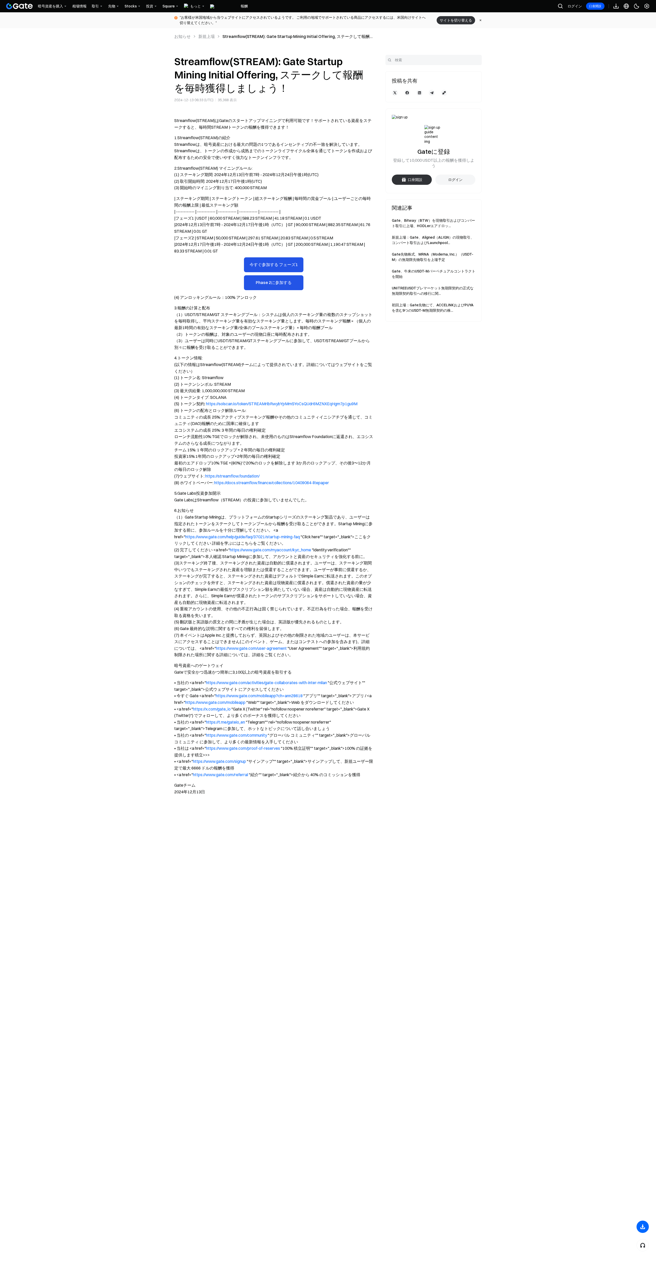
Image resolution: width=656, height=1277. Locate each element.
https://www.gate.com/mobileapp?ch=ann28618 (259, 695)
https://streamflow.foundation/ (232, 476)
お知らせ (182, 36)
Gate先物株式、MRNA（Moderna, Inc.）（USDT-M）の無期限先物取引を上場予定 (432, 257)
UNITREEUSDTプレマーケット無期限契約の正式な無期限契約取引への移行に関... (433, 291)
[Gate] (19, 6)
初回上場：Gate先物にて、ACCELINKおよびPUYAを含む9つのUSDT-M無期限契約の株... (433, 308)
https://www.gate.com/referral (220, 774)
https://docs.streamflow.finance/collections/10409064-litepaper (271, 482)
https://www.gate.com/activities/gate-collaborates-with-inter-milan (266, 682)
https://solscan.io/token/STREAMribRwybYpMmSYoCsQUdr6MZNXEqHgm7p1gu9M (281, 403)
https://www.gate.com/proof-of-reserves (243, 748)
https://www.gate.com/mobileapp (215, 702)
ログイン (575, 6)
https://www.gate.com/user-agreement (251, 648)
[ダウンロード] (643, 1227)
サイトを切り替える (456, 20)
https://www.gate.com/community (236, 735)
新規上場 (206, 36)
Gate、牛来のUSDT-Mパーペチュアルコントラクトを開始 (433, 274)
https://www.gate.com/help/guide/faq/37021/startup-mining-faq (242, 536)
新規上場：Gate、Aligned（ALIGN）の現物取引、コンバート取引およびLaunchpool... (433, 240)
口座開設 (595, 6)
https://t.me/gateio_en (225, 722)
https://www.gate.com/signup (219, 761)
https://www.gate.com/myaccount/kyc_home (270, 549)
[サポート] (643, 1245)
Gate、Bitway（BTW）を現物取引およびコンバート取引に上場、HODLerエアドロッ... (433, 223)
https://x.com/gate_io (212, 709)
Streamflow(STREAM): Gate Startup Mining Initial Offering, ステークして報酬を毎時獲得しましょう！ (296, 36)
